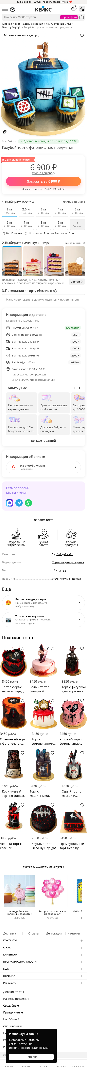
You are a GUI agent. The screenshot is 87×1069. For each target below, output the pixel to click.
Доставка (9, 933)
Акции (43, 1066)
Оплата (33, 933)
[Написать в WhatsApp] (28, 503)
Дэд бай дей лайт (62, 554)
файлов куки (40, 1048)
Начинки (74, 933)
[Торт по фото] (81, 17)
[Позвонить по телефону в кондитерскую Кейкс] (82, 9)
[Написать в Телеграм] (19, 503)
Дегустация (54, 933)
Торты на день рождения (68, 562)
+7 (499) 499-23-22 (54, 189)
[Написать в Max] (9, 503)
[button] (80, 261)
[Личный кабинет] (12, 9)
